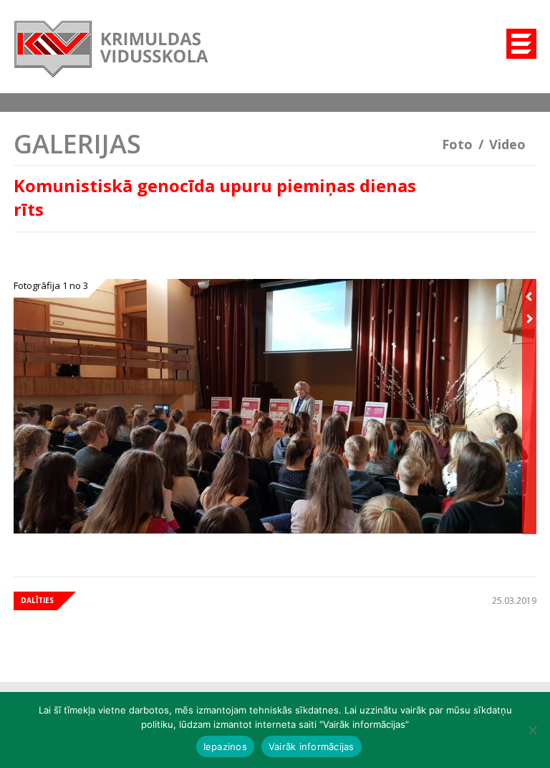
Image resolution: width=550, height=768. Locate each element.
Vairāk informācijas (311, 746)
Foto (457, 144)
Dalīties (37, 600)
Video (507, 144)
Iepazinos (225, 746)
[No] (532, 730)
